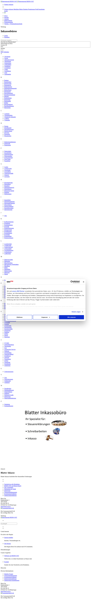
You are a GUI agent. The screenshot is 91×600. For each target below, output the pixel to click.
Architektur (7, 68)
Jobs (5, 215)
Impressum (7, 490)
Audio (6, 69)
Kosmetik (7, 234)
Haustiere (7, 186)
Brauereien (7, 99)
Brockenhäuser (8, 104)
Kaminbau (7, 223)
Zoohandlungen (8, 406)
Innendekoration (8, 208)
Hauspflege (7, 184)
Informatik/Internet (9, 203)
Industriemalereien (9, 201)
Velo (5, 377)
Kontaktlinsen (8, 233)
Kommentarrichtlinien (10, 494)
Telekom (6, 351)
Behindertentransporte (10, 88)
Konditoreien (8, 231)
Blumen (6, 96)
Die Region (7, 543)
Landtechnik (7, 245)
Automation (7, 74)
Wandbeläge (7, 388)
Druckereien (7, 136)
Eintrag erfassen (8, 4)
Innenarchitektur (8, 206)
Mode (6, 267)
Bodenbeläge (8, 98)
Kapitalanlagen (8, 225)
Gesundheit (7, 172)
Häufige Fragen (8, 574)
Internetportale (8, 209)
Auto (5, 72)
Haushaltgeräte (8, 182)
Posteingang (31, 9)
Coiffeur (6, 118)
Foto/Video (7, 159)
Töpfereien (7, 365)
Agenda (6, 19)
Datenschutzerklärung (10, 495)
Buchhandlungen (9, 106)
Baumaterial (7, 85)
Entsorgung (7, 145)
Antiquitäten (7, 64)
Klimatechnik (8, 230)
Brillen (6, 103)
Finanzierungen (8, 154)
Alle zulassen (71, 317)
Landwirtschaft (8, 247)
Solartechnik (7, 325)
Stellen (6, 334)
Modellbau (7, 269)
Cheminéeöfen (8, 115)
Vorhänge (7, 382)
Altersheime (7, 61)
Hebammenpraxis (9, 187)
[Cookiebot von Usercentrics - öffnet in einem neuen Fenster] (72, 281)
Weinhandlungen (9, 390)
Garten (6, 167)
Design (6, 126)
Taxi (5, 348)
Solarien (6, 324)
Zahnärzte (7, 404)
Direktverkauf (8, 131)
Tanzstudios (7, 346)
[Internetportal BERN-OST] (17, 1)
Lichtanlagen (8, 252)
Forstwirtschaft (8, 157)
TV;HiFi (6, 343)
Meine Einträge (23, 9)
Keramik (6, 226)
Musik (6, 274)
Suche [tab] (6, 35)
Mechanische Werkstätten (11, 264)
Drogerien (7, 134)
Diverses (6, 132)
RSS (2, 52)
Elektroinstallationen (10, 142)
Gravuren (7, 176)
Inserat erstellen (8, 537)
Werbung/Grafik (8, 395)
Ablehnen (19, 317)
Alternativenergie (9, 60)
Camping (6, 113)
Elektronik (7, 143)
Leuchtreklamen (8, 250)
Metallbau (7, 266)
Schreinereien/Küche (10, 321)
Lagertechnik (8, 244)
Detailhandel (7, 128)
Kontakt (6, 562)
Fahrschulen (7, 151)
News (6, 16)
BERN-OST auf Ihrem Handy (12, 486)
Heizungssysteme (9, 190)
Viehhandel (7, 381)
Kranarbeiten (8, 236)
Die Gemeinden (8, 487)
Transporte (7, 362)
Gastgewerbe (8, 168)
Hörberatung (7, 194)
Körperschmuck (8, 238)
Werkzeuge (7, 396)
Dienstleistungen (9, 129)
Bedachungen (8, 87)
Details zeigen (76, 312)
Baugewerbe (7, 83)
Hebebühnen (7, 189)
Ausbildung (7, 71)
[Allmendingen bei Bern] (45, 43)
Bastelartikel (7, 82)
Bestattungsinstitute (9, 95)
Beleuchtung (7, 90)
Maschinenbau (8, 263)
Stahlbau (6, 332)
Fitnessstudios (8, 156)
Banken (6, 80)
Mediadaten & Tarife (10, 489)
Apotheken (7, 66)
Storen (6, 335)
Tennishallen (7, 352)
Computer (7, 120)
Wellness (6, 393)
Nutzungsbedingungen (10, 492)
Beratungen (7, 91)
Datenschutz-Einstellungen (11, 580)
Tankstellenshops (9, 344)
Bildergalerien (8, 20)
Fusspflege (7, 161)
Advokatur (7, 56)
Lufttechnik (7, 253)
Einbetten (6, 52)
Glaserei (6, 175)
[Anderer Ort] (45, 45)
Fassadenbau (7, 153)
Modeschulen (8, 271)
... (1, 50)
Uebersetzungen (8, 371)
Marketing (7, 261)
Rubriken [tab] (7, 37)
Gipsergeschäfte (8, 173)
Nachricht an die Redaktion (12, 484)
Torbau (6, 360)
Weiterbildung (8, 392)
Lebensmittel (7, 249)
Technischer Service (10, 349)
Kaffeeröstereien (9, 222)
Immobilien (7, 200)
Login (6, 11)
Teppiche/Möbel (8, 354)
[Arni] (45, 47)
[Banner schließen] (83, 281)
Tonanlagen (7, 359)
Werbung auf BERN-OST (11, 556)
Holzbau (6, 192)
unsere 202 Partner (18, 291)
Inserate (6, 17)
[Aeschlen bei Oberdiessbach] (45, 42)
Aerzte (6, 58)
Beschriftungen (8, 93)
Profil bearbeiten (40, 9)
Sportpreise (7, 330)
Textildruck (7, 356)
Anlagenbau (7, 63)
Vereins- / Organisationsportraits (13, 24)
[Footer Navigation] (5, 12)
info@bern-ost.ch (5, 506)
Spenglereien (8, 327)
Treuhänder (7, 364)
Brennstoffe (7, 101)
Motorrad (7, 272)
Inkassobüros (8, 205)
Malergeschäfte (8, 259)
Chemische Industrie (10, 117)
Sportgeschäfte (8, 329)
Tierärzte (6, 357)
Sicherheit (7, 322)
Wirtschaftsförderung (10, 398)
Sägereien (7, 337)
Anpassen (44, 317)
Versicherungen (8, 379)
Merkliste (16, 9)
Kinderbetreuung (9, 228)
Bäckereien (7, 107)
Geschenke (7, 170)
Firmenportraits (8, 22)
